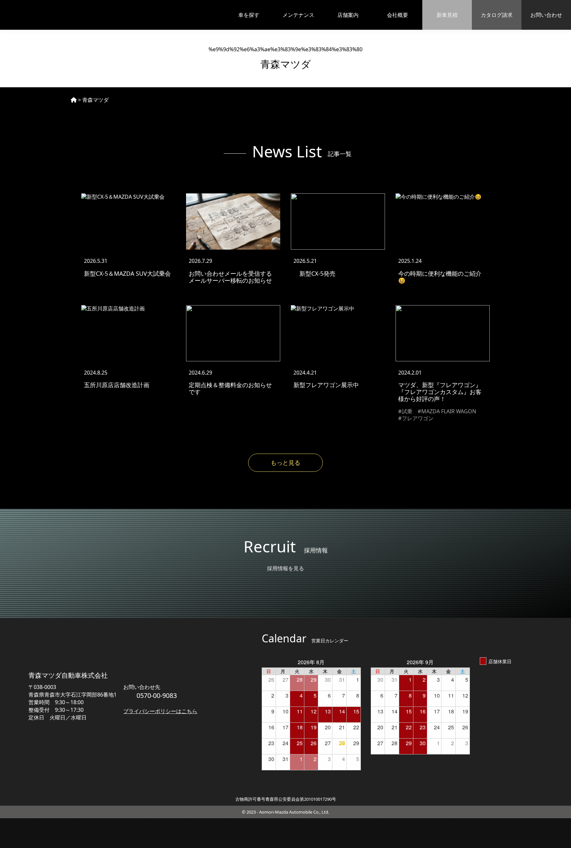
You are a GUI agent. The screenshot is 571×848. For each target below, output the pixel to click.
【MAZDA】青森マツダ (42, 15)
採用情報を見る (285, 568)
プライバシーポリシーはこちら (160, 711)
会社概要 (397, 15)
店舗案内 (348, 15)
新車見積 (447, 15)
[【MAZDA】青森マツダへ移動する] (74, 99)
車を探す (248, 15)
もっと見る (285, 462)
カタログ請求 (497, 15)
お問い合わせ (546, 15)
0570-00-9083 (156, 695)
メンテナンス (298, 15)
